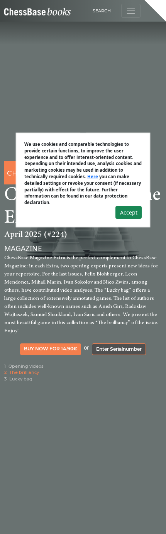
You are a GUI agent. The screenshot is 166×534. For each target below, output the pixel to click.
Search (102, 11)
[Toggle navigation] (130, 10)
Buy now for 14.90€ (50, 348)
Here (92, 176)
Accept (128, 212)
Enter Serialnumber (119, 349)
